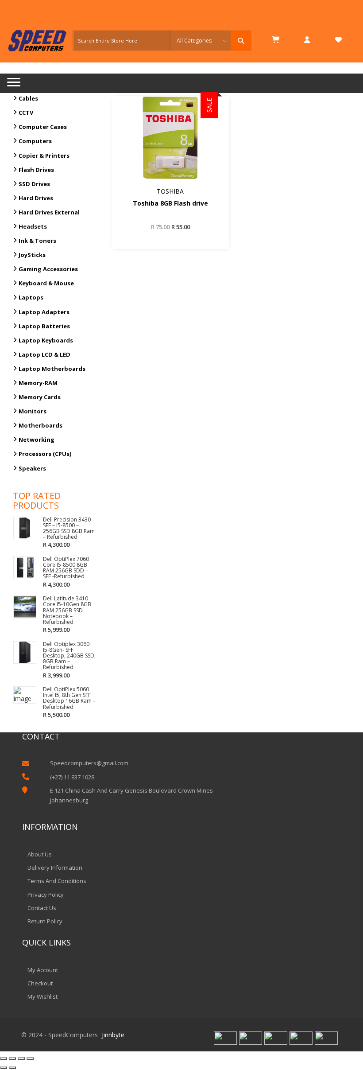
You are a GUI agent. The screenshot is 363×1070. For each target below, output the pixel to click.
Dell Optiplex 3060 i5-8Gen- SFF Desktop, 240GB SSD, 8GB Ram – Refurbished (69, 655)
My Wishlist (42, 996)
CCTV (26, 113)
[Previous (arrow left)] (3, 1067)
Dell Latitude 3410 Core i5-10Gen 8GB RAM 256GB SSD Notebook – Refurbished (67, 610)
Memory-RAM (38, 383)
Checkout (40, 983)
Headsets (33, 226)
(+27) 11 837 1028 (72, 777)
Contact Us (41, 908)
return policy (44, 921)
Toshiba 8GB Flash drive (170, 203)
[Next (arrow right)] (12, 1067)
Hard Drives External (49, 212)
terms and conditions (56, 881)
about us (39, 854)
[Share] (12, 1058)
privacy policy (45, 895)
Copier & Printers (44, 156)
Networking (36, 440)
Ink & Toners (37, 241)
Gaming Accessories (48, 269)
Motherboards (40, 425)
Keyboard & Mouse (46, 283)
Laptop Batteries (44, 326)
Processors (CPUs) (45, 454)
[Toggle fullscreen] (21, 1058)
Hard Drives (36, 198)
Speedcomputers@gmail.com (89, 763)
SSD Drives (34, 184)
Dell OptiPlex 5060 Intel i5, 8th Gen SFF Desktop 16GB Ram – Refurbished (69, 698)
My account (42, 970)
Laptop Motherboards (52, 369)
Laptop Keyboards (46, 340)
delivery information (54, 868)
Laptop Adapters (44, 312)
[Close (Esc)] (3, 1058)
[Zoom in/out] (30, 1058)
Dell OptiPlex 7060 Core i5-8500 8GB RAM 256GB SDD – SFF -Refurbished (66, 568)
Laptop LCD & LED (44, 354)
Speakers (32, 468)
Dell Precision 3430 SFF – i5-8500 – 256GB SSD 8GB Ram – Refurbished (69, 528)
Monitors (32, 411)
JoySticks (32, 255)
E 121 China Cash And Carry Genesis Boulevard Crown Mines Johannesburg (131, 795)
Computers (35, 141)
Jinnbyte (113, 1035)
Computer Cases (43, 127)
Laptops (31, 297)
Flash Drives (36, 170)
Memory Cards (40, 397)
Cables (28, 98)
